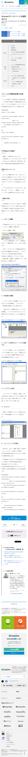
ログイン (15, 653)
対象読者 (13, 47)
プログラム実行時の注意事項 (18, 52)
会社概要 (8, 740)
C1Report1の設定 (15, 67)
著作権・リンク (9, 733)
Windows (10, 27)
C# (2, 27)
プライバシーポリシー (10, 744)
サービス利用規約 (9, 742)
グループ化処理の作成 (17, 81)
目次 (14, 41)
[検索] (2, 6)
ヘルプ (7, 731)
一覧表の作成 (15, 71)
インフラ (24, 6)
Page (5, 53)
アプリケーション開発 (14, 6)
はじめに (13, 45)
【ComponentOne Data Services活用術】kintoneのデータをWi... (14, 552)
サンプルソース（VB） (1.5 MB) (17, 35)
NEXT (23, 524)
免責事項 (8, 738)
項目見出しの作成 (16, 83)
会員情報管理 (9, 736)
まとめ (12, 86)
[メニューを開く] (2, 2)
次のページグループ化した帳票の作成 (14, 517)
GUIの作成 (13, 60)
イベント (3, 698)
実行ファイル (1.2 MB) (15, 31)
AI (6, 6)
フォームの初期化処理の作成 (18, 64)
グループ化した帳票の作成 (17, 75)
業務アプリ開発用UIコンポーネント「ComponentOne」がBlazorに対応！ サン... (13, 557)
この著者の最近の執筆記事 (16, 593)
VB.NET (6, 27)
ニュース (3, 691)
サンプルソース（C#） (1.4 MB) (17, 33)
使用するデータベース (17, 69)
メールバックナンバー (15, 645)
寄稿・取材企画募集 (7, 685)
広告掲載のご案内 (21, 685)
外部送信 (8, 746)
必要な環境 (13, 50)
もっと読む (5, 564)
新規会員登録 (14, 649)
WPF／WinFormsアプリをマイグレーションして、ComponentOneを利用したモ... (14, 561)
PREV (5, 524)
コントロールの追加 (17, 58)
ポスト (18, 541)
